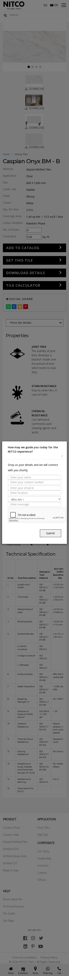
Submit (50, 533)
